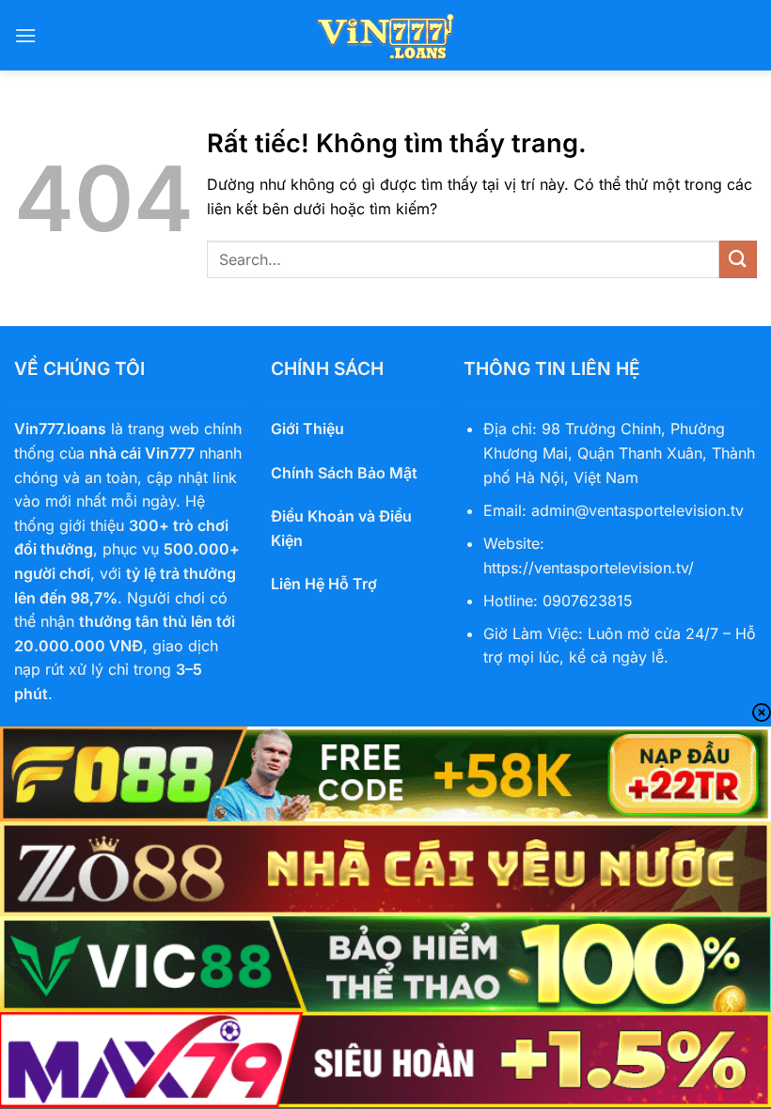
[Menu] (25, 35)
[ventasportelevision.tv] (385, 35)
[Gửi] (738, 259)
